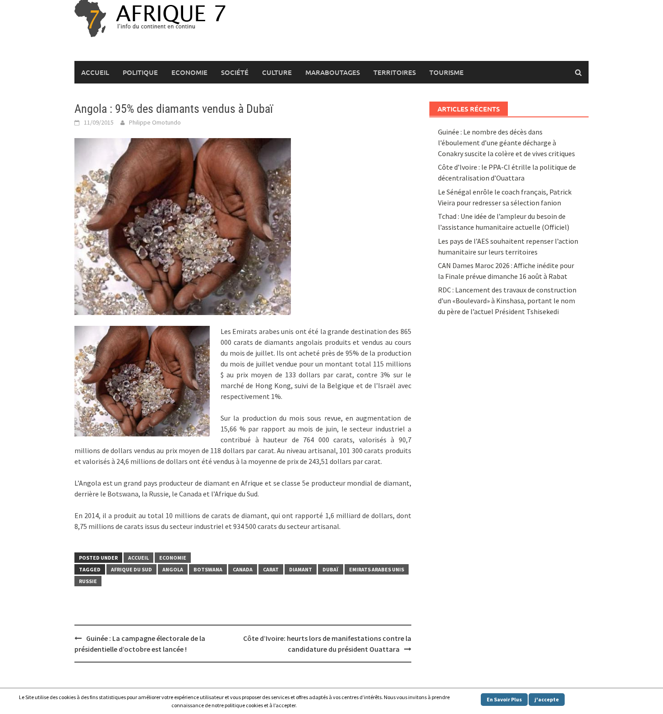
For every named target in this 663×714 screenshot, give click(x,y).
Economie (189, 72)
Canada (243, 569)
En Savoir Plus (504, 699)
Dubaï (330, 569)
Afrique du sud (131, 569)
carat (271, 569)
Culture (277, 72)
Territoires (394, 72)
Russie (88, 581)
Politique (140, 72)
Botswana (207, 569)
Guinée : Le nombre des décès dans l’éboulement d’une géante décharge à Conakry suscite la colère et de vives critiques (506, 142)
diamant (300, 569)
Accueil (95, 72)
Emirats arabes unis (376, 569)
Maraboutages (332, 72)
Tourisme (446, 72)
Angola (172, 569)
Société (235, 72)
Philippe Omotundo (155, 122)
